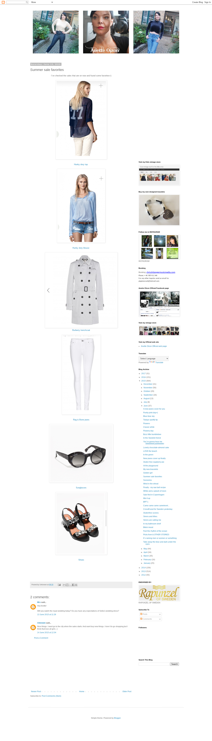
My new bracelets (150, 469)
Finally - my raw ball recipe (154, 487)
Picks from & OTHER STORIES (156, 535)
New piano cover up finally (154, 458)
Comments (147, 619)
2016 (143, 377)
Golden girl (148, 473)
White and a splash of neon (154, 491)
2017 (143, 373)
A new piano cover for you (154, 409)
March (146, 556)
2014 (143, 568)
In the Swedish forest (152, 438)
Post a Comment (41, 638)
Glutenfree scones (151, 513)
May (146, 549)
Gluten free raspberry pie (153, 462)
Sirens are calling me (152, 520)
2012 (143, 575)
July (145, 402)
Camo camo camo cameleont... (156, 506)
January (147, 563)
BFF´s (145, 502)
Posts (144, 614)
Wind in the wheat (150, 484)
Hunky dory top (81, 164)
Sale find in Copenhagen (153, 495)
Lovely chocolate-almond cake (156, 447)
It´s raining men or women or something (160, 538)
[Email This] (64, 584)
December (148, 384)
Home (81, 691)
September (148, 395)
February (148, 560)
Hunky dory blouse (81, 248)
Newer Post (36, 691)
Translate (159, 362)
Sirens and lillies (150, 516)
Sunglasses (81, 487)
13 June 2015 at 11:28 (46, 614)
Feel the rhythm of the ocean (155, 531)
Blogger (117, 718)
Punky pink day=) (150, 413)
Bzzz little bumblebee (152, 434)
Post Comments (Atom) (51, 696)
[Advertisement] (81, 665)
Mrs (39, 602)
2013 (143, 571)
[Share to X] (70, 584)
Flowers (146, 423)
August (147, 398)
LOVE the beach (150, 451)
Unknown (41, 623)
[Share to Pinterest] (76, 584)
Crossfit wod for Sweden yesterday (157, 509)
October (147, 391)
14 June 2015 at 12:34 (46, 632)
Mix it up (146, 498)
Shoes (81, 560)
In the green (148, 455)
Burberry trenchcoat (81, 330)
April (146, 552)
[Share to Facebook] (73, 584)
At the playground (150, 466)
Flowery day (148, 431)
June (146, 406)
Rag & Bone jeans (81, 420)
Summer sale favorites (152, 476)
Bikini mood (148, 527)
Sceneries (147, 480)
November (148, 388)
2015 (143, 381)
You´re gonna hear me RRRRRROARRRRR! (153, 443)
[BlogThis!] (67, 584)
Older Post (126, 691)
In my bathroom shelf (152, 524)
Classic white (148, 427)
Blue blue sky (149, 416)
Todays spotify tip (150, 420)
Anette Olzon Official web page (154, 346)
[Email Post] (59, 585)
